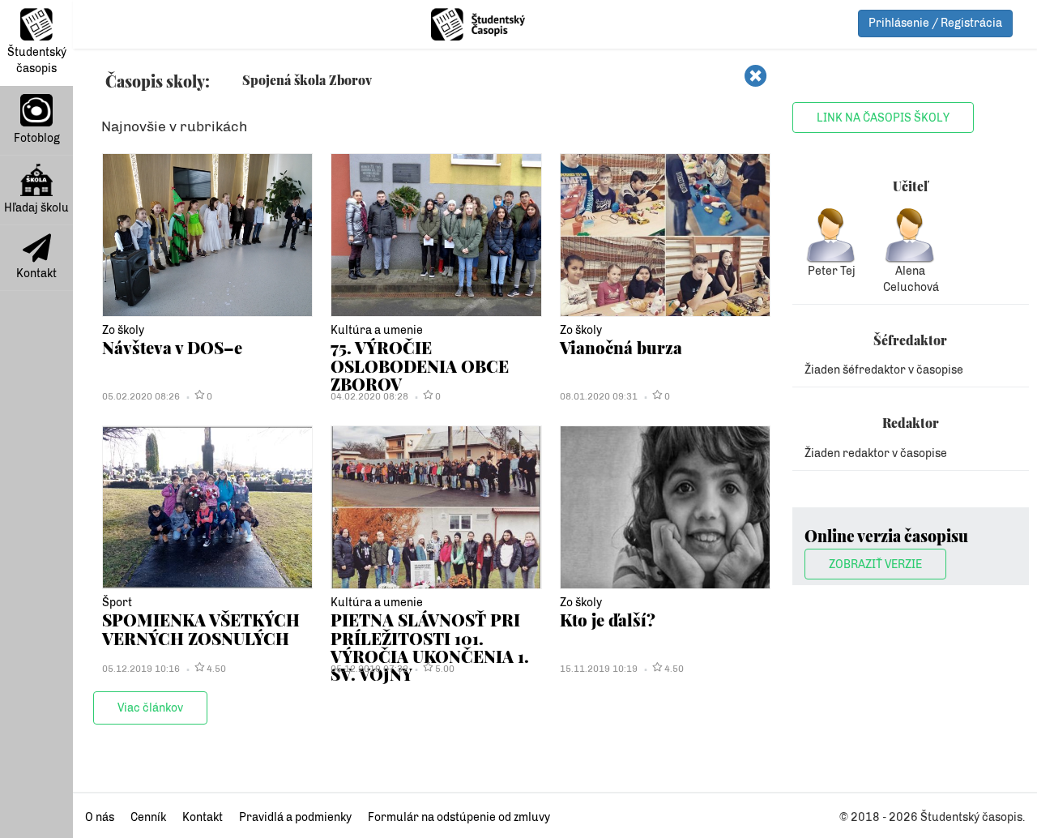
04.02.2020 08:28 (369, 396)
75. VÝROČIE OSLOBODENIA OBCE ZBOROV (420, 365)
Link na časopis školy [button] (883, 118)
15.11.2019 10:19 (599, 668)
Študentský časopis (36, 60)
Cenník (148, 817)
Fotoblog (37, 138)
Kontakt (36, 273)
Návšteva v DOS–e (172, 347)
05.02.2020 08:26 (141, 396)
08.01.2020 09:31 (599, 396)
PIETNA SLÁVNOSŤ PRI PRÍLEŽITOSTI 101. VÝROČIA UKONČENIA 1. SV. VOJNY (430, 647)
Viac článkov (150, 708)
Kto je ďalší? (607, 620)
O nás (99, 817)
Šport (117, 602)
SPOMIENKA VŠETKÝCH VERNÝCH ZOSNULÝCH (201, 628)
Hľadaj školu (36, 208)
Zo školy (123, 330)
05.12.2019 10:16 (141, 668)
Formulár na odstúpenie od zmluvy (459, 817)
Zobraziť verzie (875, 564)
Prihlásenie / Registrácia (935, 23)
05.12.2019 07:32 (369, 668)
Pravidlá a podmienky (295, 817)
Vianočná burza (621, 347)
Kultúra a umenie (377, 330)
